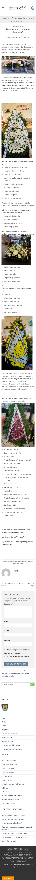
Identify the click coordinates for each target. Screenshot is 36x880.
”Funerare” (20, 537)
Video (4, 726)
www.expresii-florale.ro (16, 532)
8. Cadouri (5, 792)
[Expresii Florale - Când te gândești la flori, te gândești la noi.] (17, 8)
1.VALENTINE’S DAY (9, 765)
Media (4, 722)
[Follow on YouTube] (24, 21)
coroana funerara (18, 563)
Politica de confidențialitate (11, 745)
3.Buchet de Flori (8, 772)
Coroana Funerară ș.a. (10, 803)
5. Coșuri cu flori (7, 780)
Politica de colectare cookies (12, 749)
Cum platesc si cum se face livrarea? (15, 833)
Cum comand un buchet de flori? (13, 819)
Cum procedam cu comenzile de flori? (15, 837)
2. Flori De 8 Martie (8, 768)
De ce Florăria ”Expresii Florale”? (14, 815)
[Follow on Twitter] (17, 21)
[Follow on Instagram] (14, 21)
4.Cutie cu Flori (7, 776)
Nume (6, 621)
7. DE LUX (5, 788)
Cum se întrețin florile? (9, 841)
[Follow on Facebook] (11, 21)
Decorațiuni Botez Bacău (10, 800)
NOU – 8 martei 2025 (9, 761)
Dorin (27, 37)
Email (6, 631)
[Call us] (22, 21)
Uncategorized (18, 26)
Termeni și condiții (8, 741)
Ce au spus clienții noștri (10, 733)
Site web (7, 640)
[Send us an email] (19, 21)
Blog (3, 718)
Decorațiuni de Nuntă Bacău (12, 796)
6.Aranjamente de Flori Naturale (13, 784)
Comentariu (8, 604)
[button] (3, 8)
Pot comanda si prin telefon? (12, 823)
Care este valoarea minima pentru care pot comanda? (17, 828)
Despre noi (5, 730)
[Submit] (32, 684)
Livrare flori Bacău (8, 737)
